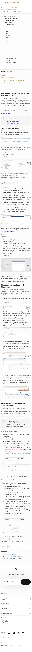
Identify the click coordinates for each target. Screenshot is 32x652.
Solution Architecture (11, 18)
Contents (3, 75)
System (8, 60)
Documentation (4, 7)
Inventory (8, 39)
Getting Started (10, 24)
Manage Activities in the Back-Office (9, 9)
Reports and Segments (11, 58)
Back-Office (15, 7)
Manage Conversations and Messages (12, 80)
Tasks (8, 48)
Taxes (7, 37)
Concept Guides (9, 20)
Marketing (8, 35)
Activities (8, 42)
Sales (7, 31)
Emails (8, 46)
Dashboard (8, 26)
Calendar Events (11, 56)
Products (8, 33)
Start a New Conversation (8, 77)
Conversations (10, 44)
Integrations (8, 64)
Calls (8, 50)
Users (10, 7)
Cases (8, 54)
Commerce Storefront (11, 62)
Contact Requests (11, 52)
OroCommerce (8, 593)
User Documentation (9, 16)
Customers (8, 29)
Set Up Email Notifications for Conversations (14, 83)
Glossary (7, 67)
